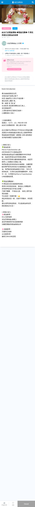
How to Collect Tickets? (14, 69)
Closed (26, 504)
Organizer (4, 505)
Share (30, 6)
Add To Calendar (9, 50)
